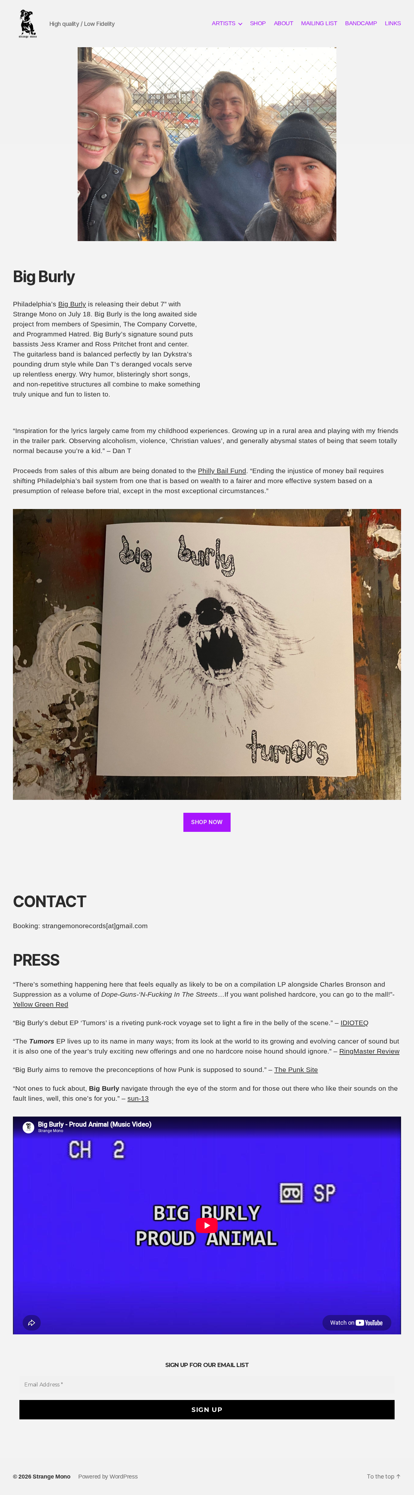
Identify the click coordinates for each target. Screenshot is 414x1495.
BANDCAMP (361, 23)
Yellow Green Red (40, 1004)
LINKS (393, 23)
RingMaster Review (369, 1051)
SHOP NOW (207, 822)
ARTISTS (223, 23)
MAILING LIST (319, 23)
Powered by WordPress (108, 1476)
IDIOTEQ (354, 1022)
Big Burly (72, 304)
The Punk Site (296, 1069)
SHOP (258, 23)
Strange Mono (52, 1476)
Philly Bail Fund (222, 470)
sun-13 (138, 1098)
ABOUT (283, 23)
